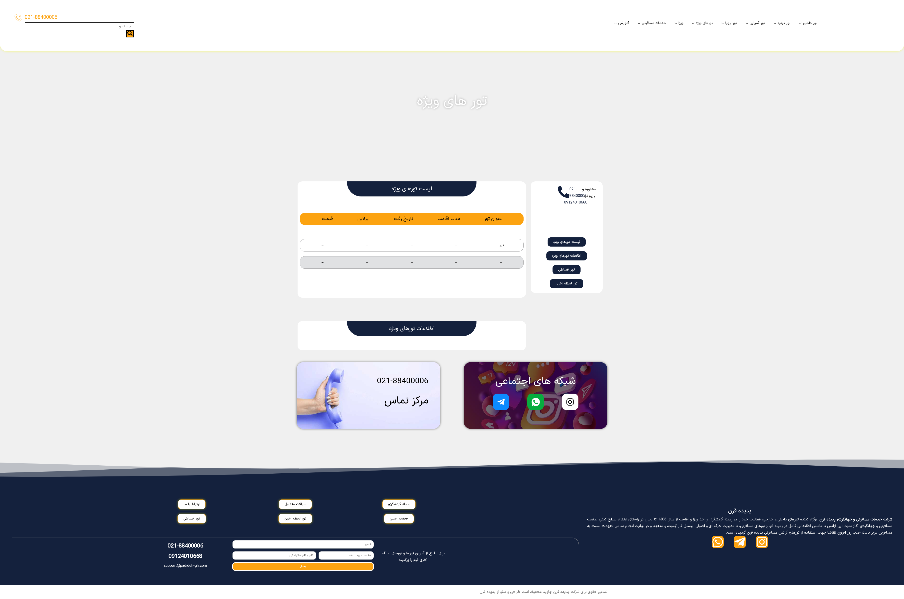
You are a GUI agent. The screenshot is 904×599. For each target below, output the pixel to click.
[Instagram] (762, 542)
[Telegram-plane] (740, 542)
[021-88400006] (18, 17)
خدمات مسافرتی (654, 23)
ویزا (680, 23)
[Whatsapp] (718, 542)
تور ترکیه (784, 23)
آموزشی (623, 23)
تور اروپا (731, 23)
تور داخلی (810, 23)
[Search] (130, 33)
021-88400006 (41, 17)
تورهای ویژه (704, 23)
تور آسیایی (757, 23)
